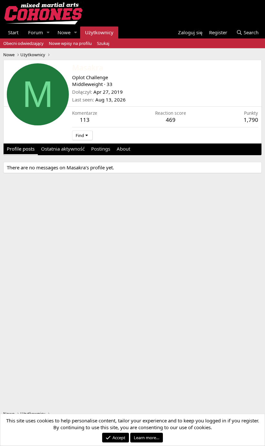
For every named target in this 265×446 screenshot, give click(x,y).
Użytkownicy (99, 32)
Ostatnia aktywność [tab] (63, 148)
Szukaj (103, 43)
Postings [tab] (100, 148)
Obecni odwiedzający (23, 43)
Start (13, 32)
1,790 (251, 119)
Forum (35, 32)
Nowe (64, 32)
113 (85, 119)
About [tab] (123, 148)
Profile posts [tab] (21, 148)
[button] (48, 32)
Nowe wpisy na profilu (70, 43)
